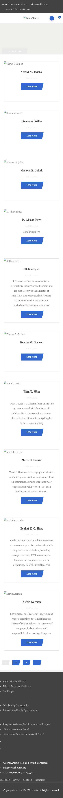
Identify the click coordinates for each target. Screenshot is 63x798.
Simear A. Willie (31, 121)
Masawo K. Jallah (31, 170)
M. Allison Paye (31, 220)
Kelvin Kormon (31, 602)
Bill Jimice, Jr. (31, 269)
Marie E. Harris (31, 460)
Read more (31, 86)
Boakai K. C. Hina (31, 528)
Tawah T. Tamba (31, 72)
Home (11, 51)
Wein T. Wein (31, 391)
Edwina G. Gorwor (31, 342)
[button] (58, 18)
